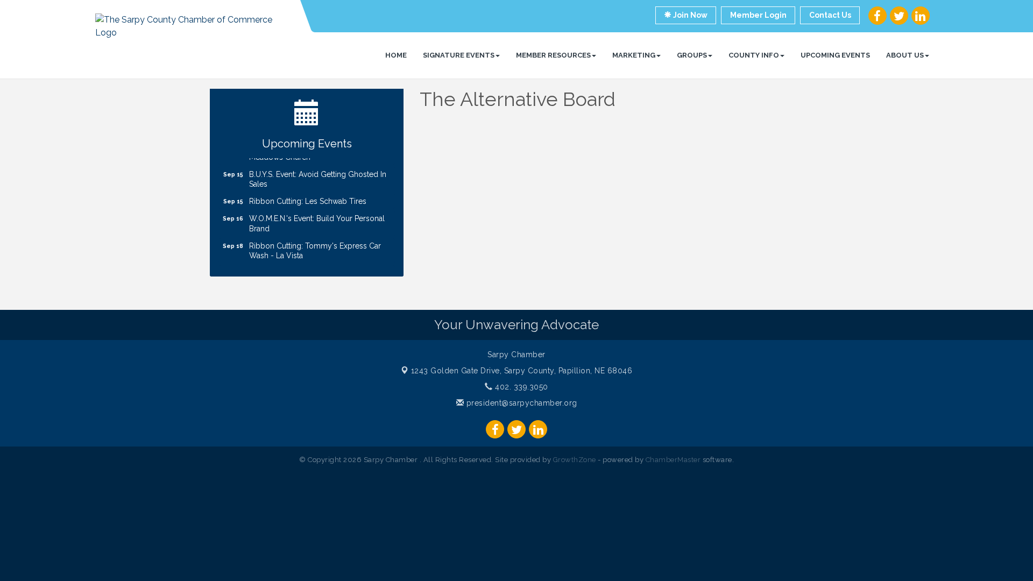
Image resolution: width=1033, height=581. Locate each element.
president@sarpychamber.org (520, 403)
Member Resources (553, 55)
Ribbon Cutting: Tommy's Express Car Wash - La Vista (315, 246)
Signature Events (458, 55)
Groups (692, 55)
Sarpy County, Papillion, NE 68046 (522, 370)
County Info (753, 55)
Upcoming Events (835, 55)
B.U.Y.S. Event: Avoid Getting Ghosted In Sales (317, 175)
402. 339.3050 (520, 386)
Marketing (633, 55)
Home (396, 55)
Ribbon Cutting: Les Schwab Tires (307, 197)
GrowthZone (574, 460)
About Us (905, 55)
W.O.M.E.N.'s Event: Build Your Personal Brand (317, 219)
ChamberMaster (673, 460)
